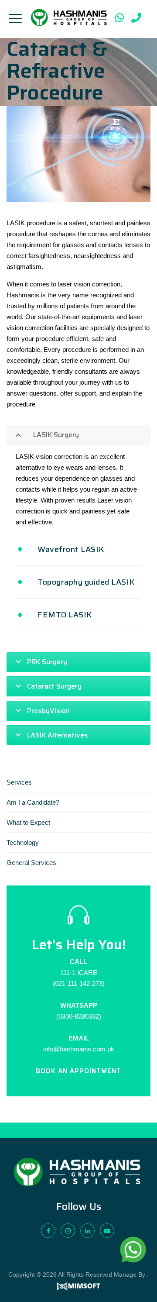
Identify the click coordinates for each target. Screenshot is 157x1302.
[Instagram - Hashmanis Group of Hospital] (68, 1230)
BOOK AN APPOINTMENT (78, 1071)
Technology (23, 842)
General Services (31, 862)
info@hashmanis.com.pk (78, 1049)
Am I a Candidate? (33, 802)
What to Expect (28, 822)
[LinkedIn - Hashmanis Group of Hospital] (87, 1230)
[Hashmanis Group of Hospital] (69, 17)
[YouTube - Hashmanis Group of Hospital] (107, 1230)
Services (19, 782)
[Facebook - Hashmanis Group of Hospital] (48, 1230)
